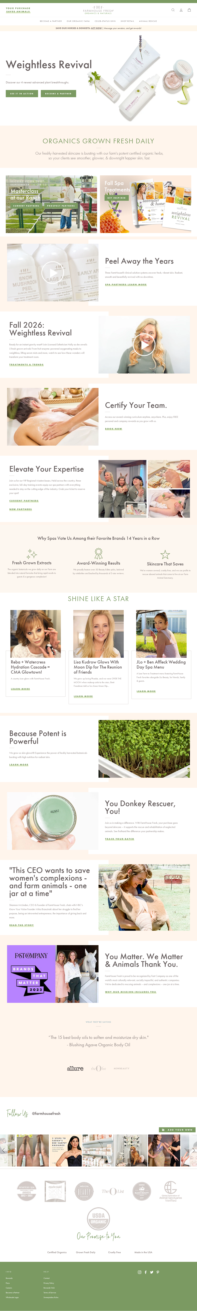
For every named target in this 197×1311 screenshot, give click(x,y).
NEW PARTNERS (20, 509)
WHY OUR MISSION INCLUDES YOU (130, 991)
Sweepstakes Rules (51, 1297)
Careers (9, 1288)
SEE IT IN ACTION (22, 93)
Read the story (21, 925)
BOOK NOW (113, 428)
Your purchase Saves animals (18, 10)
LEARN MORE (83, 696)
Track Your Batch (119, 838)
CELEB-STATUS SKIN (105, 21)
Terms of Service (50, 1292)
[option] (98, 1046)
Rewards (9, 1278)
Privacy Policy (49, 1283)
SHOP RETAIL (127, 21)
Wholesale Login (12, 1297)
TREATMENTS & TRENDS (26, 364)
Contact (47, 1278)
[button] (4, 1150)
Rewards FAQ (49, 1288)
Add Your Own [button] (180, 1129)
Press (8, 1283)
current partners (26, 206)
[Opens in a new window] (139, 1272)
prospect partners (61, 206)
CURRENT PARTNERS (24, 500)
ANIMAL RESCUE (148, 21)
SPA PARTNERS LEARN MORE (126, 284)
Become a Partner (12, 1292)
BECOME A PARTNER (51, 21)
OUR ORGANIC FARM (78, 21)
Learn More (20, 688)
